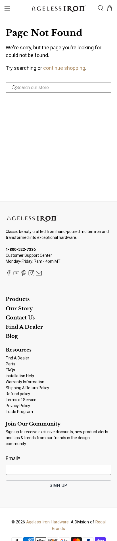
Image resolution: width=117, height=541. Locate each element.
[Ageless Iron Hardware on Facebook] (9, 274)
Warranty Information (25, 382)
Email (13, 458)
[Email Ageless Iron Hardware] (39, 274)
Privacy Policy (18, 405)
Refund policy (18, 393)
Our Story (19, 309)
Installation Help (20, 376)
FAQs (10, 370)
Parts (10, 364)
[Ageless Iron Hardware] (58, 8)
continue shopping (64, 68)
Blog (12, 336)
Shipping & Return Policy (27, 388)
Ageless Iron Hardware (47, 522)
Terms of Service (21, 399)
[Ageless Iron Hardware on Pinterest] (24, 274)
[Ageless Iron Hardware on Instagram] (31, 274)
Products (18, 299)
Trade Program (19, 411)
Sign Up (58, 485)
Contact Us (20, 318)
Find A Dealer (24, 327)
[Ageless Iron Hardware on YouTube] (16, 274)
